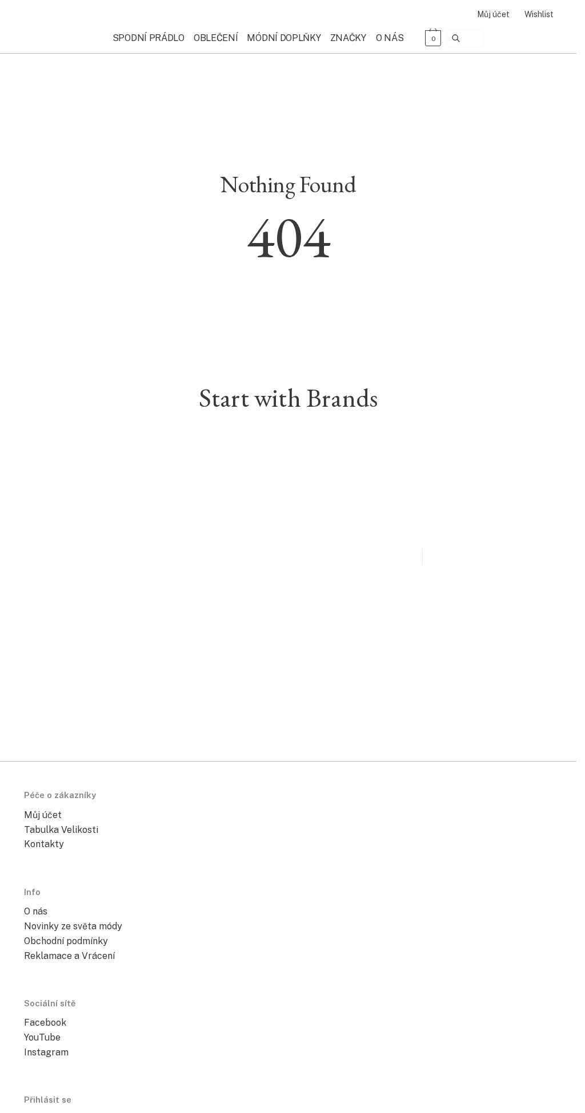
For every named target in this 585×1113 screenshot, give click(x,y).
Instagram (46, 1052)
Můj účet (493, 14)
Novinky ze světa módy (73, 926)
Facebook (45, 1022)
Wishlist (539, 14)
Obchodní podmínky (66, 941)
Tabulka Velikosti (61, 829)
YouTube (42, 1037)
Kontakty (44, 844)
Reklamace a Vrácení (69, 955)
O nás (35, 911)
